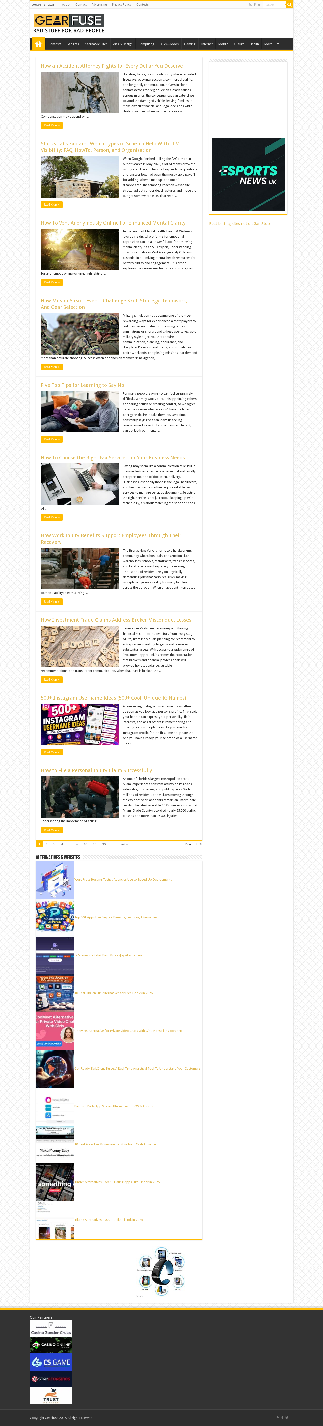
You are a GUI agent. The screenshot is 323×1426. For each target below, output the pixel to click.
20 (94, 844)
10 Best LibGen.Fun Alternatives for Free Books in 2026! (113, 993)
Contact (81, 4)
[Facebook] (254, 5)
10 (85, 844)
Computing (146, 44)
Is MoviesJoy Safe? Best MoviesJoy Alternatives (108, 955)
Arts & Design (123, 44)
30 (104, 844)
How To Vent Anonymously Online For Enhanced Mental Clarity (113, 223)
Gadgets (73, 44)
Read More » (52, 125)
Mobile (223, 44)
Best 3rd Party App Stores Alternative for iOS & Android (114, 1106)
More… (270, 44)
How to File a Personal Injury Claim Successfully (96, 770)
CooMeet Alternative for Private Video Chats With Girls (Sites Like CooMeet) (128, 1031)
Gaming (190, 44)
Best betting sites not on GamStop (239, 223)
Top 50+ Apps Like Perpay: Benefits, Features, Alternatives (115, 917)
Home (38, 43)
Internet (207, 44)
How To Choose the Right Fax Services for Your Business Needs (113, 458)
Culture (239, 44)
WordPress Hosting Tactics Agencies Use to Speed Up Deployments (123, 879)
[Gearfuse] (69, 22)
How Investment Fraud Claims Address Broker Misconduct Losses (116, 620)
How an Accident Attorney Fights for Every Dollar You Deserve (112, 66)
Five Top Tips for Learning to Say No (82, 385)
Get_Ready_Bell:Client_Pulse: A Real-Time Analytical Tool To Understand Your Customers (137, 1068)
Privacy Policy (121, 4)
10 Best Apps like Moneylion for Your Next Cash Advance (115, 1144)
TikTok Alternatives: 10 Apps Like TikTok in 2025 (108, 1220)
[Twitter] (259, 5)
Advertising (99, 4)
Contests (142, 4)
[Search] (289, 4)
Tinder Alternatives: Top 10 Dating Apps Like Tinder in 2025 (117, 1182)
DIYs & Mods (169, 44)
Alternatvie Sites (96, 44)
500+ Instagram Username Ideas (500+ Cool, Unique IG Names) (114, 698)
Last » (124, 844)
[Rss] (250, 5)
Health (254, 44)
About (66, 4)
